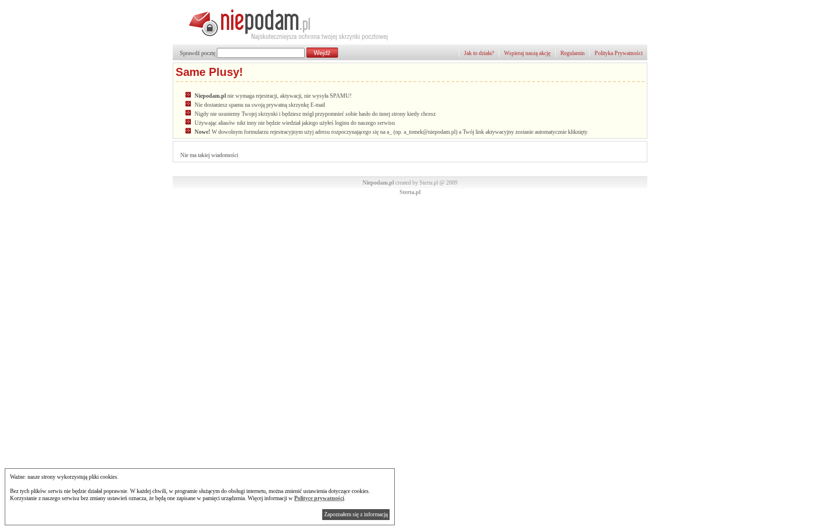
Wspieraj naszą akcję (527, 53)
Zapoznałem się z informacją (356, 514)
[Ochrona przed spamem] (281, 40)
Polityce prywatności (319, 498)
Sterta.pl (410, 192)
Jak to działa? (479, 53)
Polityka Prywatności (619, 53)
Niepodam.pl (378, 182)
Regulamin (572, 53)
